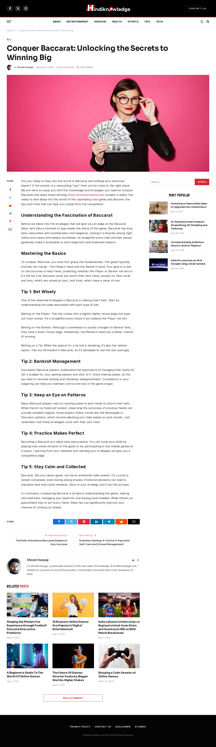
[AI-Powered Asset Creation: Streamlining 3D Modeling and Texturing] (158, 226)
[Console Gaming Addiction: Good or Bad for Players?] (158, 246)
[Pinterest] (10, 221)
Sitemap (140, 726)
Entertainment (77, 21)
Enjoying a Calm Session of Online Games (117, 674)
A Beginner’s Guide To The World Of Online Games (25, 674)
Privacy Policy (80, 726)
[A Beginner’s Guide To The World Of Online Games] (27, 656)
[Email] (10, 229)
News (57, 21)
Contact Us (197, 8)
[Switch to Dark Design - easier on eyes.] (202, 21)
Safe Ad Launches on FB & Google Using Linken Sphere (188, 262)
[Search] (207, 21)
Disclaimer (123, 726)
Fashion (100, 21)
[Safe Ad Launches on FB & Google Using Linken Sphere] (158, 264)
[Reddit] (10, 205)
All (9, 39)
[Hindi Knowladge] (108, 8)
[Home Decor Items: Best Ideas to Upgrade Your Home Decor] (158, 208)
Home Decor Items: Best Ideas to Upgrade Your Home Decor (189, 205)
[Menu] (9, 21)
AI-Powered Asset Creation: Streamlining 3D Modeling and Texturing (189, 225)
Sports (133, 21)
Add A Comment (73, 698)
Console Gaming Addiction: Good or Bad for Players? (187, 244)
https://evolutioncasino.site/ (86, 194)
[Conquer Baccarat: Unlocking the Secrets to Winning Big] (108, 123)
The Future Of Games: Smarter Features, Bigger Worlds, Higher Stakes (70, 676)
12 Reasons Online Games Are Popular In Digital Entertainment (70, 625)
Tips (147, 21)
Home (10, 30)
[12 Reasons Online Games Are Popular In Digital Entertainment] (73, 605)
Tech (159, 21)
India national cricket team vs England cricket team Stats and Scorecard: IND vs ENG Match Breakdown (119, 627)
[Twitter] (10, 197)
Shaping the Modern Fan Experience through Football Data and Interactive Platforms (27, 627)
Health (117, 21)
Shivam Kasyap (25, 67)
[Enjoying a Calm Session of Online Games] (119, 656)
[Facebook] (10, 190)
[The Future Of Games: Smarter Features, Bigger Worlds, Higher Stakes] (73, 656)
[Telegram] (10, 213)
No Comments (67, 67)
